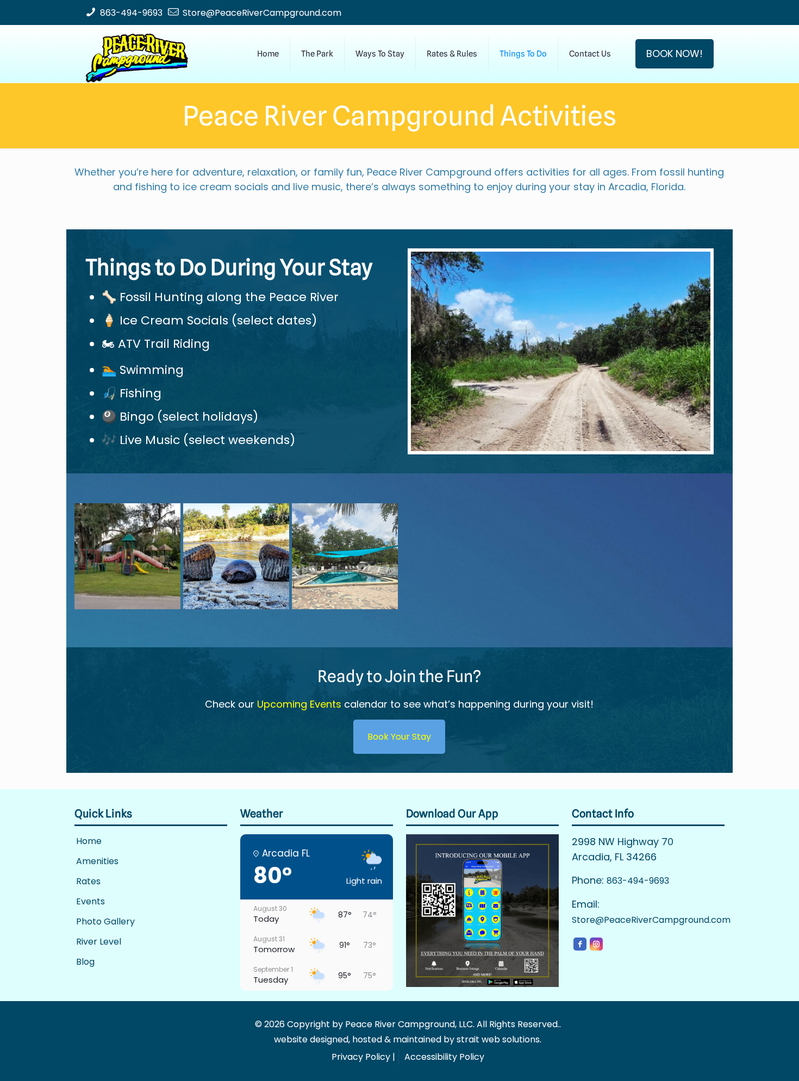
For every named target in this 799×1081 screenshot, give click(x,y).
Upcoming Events (299, 704)
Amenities (97, 861)
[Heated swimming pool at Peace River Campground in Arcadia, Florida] (345, 556)
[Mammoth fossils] (236, 556)
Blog (85, 962)
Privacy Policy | (363, 1057)
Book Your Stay (399, 736)
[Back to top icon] (746, 1058)
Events (90, 902)
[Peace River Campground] (136, 54)
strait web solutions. (499, 1039)
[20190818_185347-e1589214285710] (127, 556)
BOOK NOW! (674, 53)
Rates (88, 881)
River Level (98, 942)
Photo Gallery (105, 922)
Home (89, 841)
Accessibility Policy (444, 1057)
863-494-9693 (131, 13)
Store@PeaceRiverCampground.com (262, 13)
